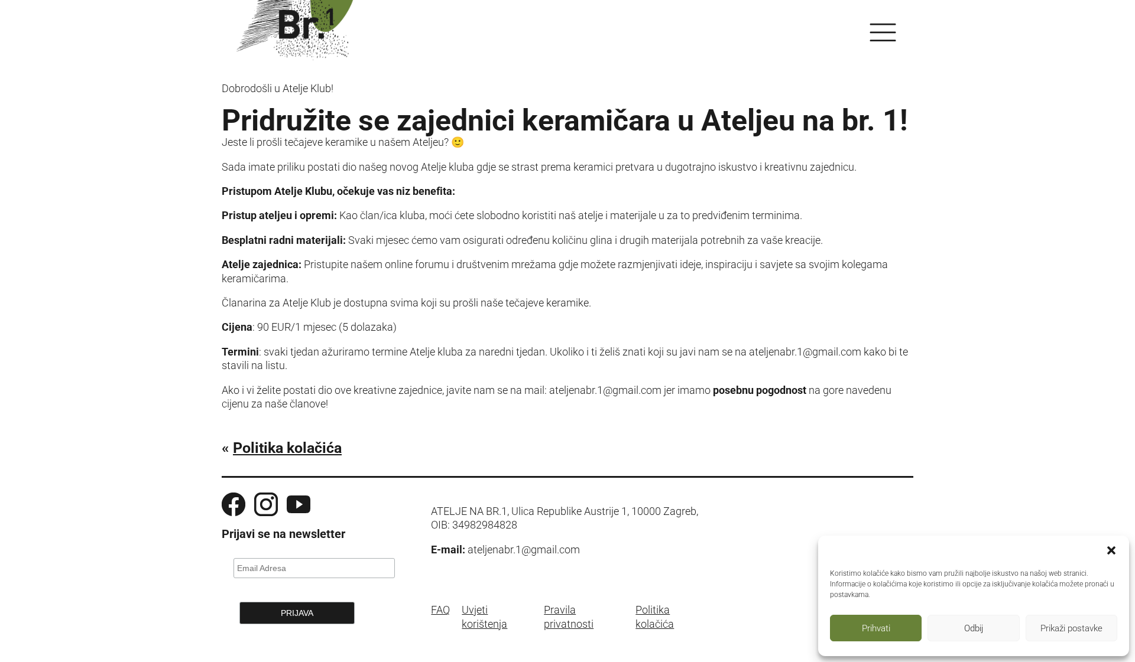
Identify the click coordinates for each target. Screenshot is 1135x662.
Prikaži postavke (1071, 628)
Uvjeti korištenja (484, 617)
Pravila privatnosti (569, 617)
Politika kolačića (287, 447)
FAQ (440, 610)
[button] (1111, 550)
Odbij (973, 628)
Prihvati (876, 628)
